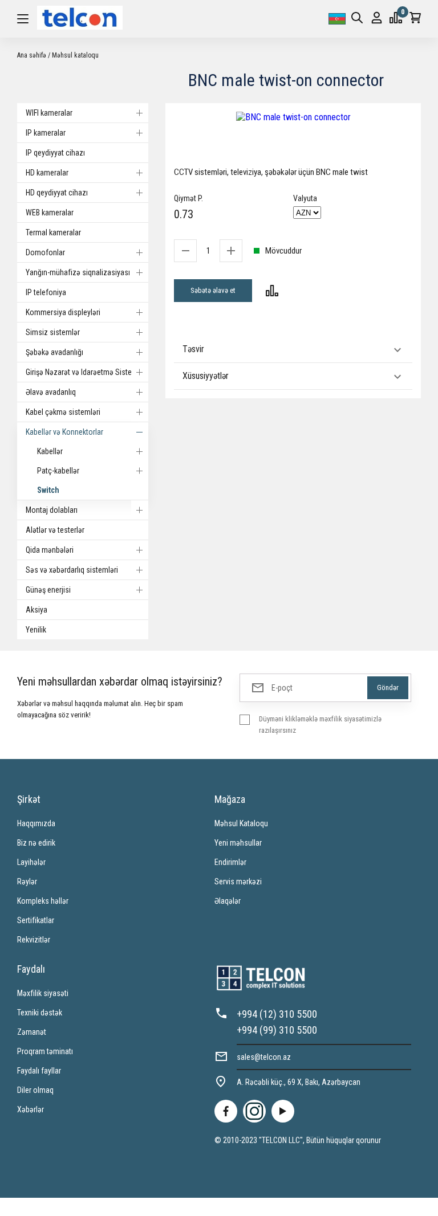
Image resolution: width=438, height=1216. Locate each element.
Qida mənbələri (50, 549)
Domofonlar (45, 252)
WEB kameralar (50, 212)
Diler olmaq (35, 1090)
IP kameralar (46, 132)
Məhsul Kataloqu (241, 823)
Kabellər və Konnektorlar (64, 431)
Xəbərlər (30, 1109)
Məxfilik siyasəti (42, 993)
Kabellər (50, 451)
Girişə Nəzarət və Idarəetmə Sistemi (83, 372)
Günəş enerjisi (48, 589)
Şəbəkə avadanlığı (54, 352)
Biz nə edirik (36, 842)
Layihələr (31, 862)
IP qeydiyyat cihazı (55, 152)
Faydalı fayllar (39, 1070)
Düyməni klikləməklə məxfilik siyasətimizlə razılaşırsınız (320, 725)
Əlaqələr (227, 900)
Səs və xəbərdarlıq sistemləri (72, 569)
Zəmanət (31, 1032)
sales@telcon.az (264, 1057)
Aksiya (36, 609)
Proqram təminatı (45, 1051)
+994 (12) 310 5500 (277, 1014)
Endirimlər (230, 862)
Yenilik (36, 629)
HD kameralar (47, 172)
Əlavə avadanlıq (51, 392)
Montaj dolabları (52, 510)
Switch (48, 490)
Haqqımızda (36, 823)
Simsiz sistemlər (53, 332)
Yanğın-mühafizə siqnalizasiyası (78, 272)
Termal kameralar (53, 232)
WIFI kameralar (49, 112)
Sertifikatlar (35, 920)
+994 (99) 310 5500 (277, 1030)
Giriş (376, 19)
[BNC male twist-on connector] (293, 117)
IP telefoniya (46, 292)
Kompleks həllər (42, 900)
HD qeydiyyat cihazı (57, 192)
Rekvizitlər (33, 939)
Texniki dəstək (39, 1012)
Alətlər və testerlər (55, 529)
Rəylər (27, 881)
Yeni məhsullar (238, 842)
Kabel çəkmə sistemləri (63, 412)
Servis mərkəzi (238, 881)
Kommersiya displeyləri (63, 312)
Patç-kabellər (58, 470)
